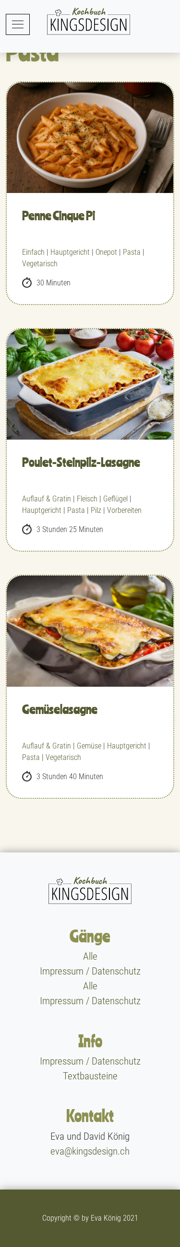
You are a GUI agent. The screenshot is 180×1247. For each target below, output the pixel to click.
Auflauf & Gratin (46, 498)
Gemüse (89, 745)
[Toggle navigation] (18, 24)
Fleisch (87, 498)
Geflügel (115, 498)
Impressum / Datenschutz (90, 971)
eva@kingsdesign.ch (90, 1151)
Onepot (106, 252)
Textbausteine (90, 1076)
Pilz (96, 510)
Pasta (132, 252)
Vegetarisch (40, 263)
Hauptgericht (70, 252)
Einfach (33, 252)
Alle (90, 956)
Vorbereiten (124, 510)
